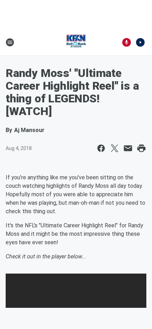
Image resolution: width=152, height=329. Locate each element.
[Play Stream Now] (140, 42)
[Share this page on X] (114, 148)
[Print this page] (141, 148)
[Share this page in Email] (128, 148)
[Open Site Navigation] (10, 42)
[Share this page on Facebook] (101, 148)
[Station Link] (76, 42)
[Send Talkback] (126, 42)
